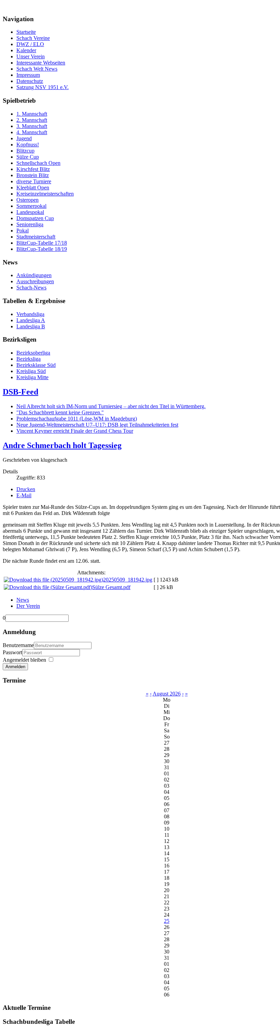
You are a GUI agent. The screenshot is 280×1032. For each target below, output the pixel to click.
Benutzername (18, 645)
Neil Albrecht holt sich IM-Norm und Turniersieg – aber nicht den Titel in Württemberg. (111, 406)
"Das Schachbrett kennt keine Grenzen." (60, 412)
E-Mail (23, 495)
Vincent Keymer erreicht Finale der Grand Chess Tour (74, 431)
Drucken (25, 489)
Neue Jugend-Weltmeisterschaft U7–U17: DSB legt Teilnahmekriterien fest (97, 425)
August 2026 (167, 694)
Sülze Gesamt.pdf (111, 587)
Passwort (12, 652)
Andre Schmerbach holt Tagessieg (62, 445)
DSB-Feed (20, 391)
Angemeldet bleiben (24, 660)
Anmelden (15, 666)
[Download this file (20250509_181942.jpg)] (53, 580)
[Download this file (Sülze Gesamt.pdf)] (48, 587)
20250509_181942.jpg (127, 580)
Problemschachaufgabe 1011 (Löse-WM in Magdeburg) (76, 418)
